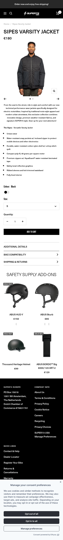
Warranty (8, 478)
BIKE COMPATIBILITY (15, 254)
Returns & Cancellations (11, 470)
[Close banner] (61, 481)
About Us (39, 392)
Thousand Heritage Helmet (16, 364)
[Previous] (5, 99)
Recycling (40, 421)
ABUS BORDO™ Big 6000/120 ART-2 (47, 366)
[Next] (58, 99)
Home (6, 23)
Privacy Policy (42, 403)
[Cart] (57, 13)
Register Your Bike (13, 462)
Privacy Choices (43, 427)
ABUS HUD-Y (16, 314)
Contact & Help (11, 451)
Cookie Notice (42, 409)
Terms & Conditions (45, 398)
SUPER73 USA (42, 432)
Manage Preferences (45, 436)
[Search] (10, 13)
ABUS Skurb (46, 314)
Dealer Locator (11, 456)
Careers (39, 415)
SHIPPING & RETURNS (15, 261)
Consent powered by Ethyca (44, 535)
